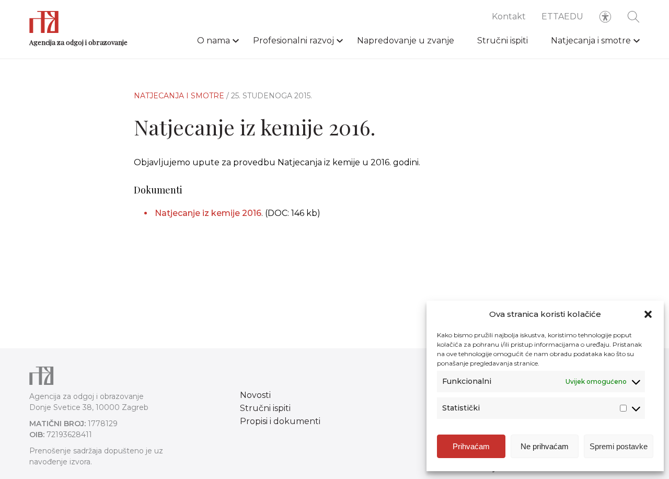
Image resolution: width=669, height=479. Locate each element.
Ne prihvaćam (545, 446)
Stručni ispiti (502, 40)
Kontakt (509, 16)
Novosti (255, 395)
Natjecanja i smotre (591, 40)
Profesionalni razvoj (293, 40)
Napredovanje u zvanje (405, 40)
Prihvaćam (471, 446)
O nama (213, 40)
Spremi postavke (619, 446)
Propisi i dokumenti (280, 421)
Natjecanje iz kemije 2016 (208, 213)
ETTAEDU (562, 16)
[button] (648, 314)
